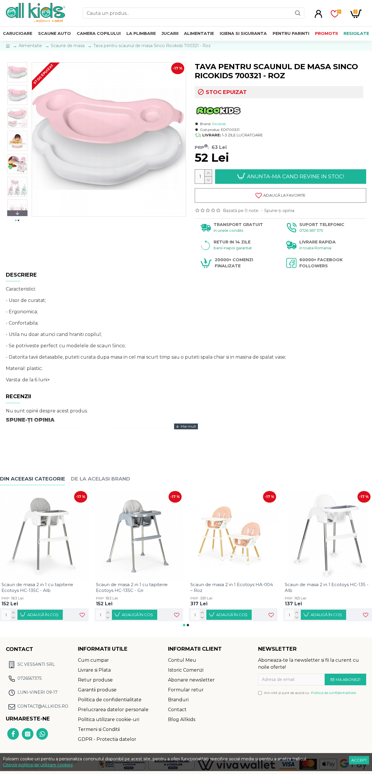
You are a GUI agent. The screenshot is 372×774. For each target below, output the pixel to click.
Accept (359, 760)
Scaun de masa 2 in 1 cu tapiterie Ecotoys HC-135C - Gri (132, 587)
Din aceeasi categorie (32, 479)
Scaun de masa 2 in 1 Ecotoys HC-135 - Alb (327, 587)
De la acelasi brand (100, 479)
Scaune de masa (68, 45)
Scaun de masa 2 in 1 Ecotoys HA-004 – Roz (231, 587)
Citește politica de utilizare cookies (38, 765)
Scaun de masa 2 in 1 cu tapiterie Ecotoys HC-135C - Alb (37, 587)
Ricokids (219, 124)
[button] (17, 64)
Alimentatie (30, 45)
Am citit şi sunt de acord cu (310, 693)
